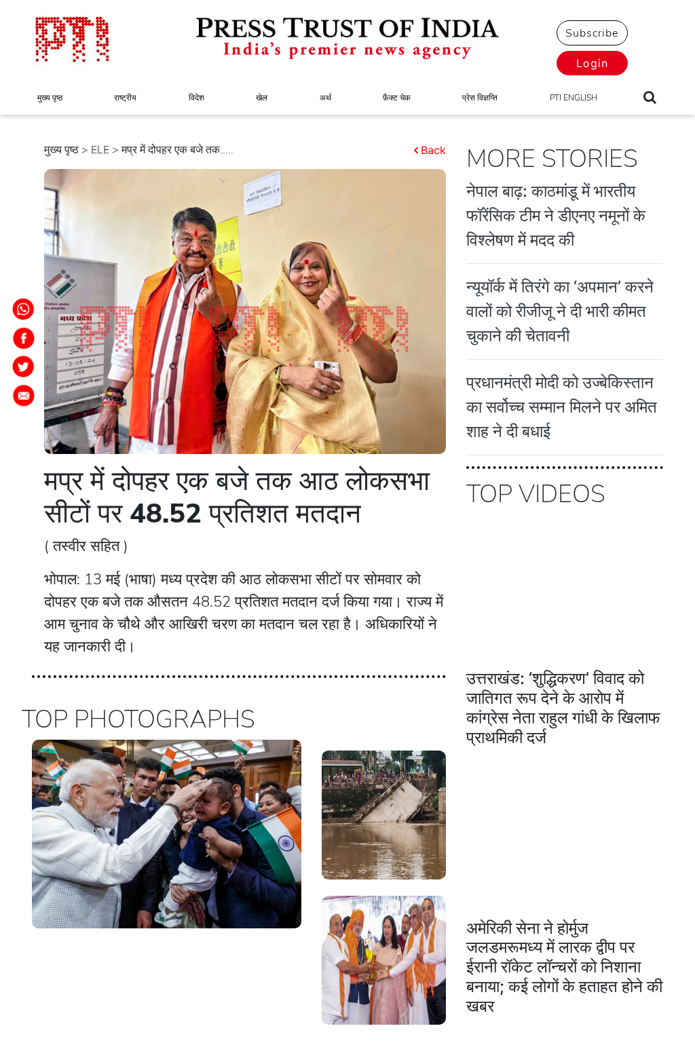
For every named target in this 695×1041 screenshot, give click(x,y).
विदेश (196, 97)
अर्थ (325, 97)
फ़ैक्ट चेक (397, 97)
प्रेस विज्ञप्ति (479, 97)
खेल (261, 97)
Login (592, 63)
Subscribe (591, 33)
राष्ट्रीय (125, 97)
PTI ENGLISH (573, 97)
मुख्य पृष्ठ (49, 97)
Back (433, 150)
